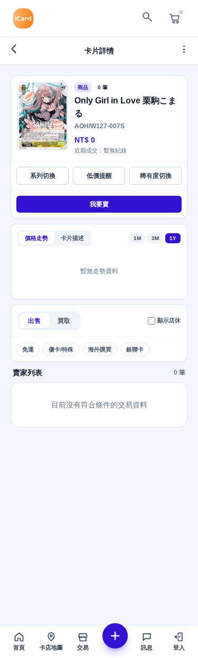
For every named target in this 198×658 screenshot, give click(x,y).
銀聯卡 (135, 349)
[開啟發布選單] (115, 636)
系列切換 (42, 175)
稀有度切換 (156, 175)
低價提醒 (99, 175)
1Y (172, 238)
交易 (83, 647)
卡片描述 (72, 238)
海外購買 (99, 349)
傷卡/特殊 (61, 349)
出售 (34, 321)
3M (155, 238)
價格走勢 (36, 238)
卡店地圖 (51, 647)
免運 (28, 349)
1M (137, 238)
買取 (64, 321)
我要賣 (99, 204)
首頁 (19, 647)
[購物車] (174, 18)
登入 (179, 647)
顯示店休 (169, 320)
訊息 (147, 647)
